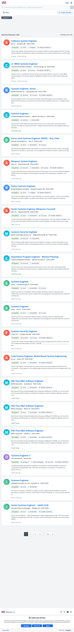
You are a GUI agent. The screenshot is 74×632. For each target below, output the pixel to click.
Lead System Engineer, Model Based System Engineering (38, 356)
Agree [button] (48, 626)
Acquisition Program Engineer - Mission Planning (34, 256)
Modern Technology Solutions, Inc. (21, 235)
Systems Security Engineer (24, 231)
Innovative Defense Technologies (20, 508)
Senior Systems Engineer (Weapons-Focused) (33, 208)
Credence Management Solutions (20, 116)
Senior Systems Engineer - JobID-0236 (29, 505)
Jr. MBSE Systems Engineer (24, 63)
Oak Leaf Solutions (16, 458)
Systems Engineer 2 (20, 455)
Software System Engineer (24, 40)
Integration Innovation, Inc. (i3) (20, 483)
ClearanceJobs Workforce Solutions (21, 67)
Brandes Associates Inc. (18, 91)
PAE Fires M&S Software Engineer (27, 380)
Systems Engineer (20, 113)
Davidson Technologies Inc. (19, 141)
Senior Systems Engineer (23, 186)
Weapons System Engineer (24, 161)
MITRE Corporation (16, 384)
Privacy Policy (5, 630)
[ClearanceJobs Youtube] (67, 611)
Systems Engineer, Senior (23, 88)
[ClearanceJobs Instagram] (71, 611)
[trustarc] (68, 630)
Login (67, 3)
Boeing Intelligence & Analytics (20, 189)
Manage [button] (26, 626)
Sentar (13, 284)
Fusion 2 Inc (14, 334)
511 (48, 534)
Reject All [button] (37, 626)
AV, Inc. (13, 44)
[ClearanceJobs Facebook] (61, 611)
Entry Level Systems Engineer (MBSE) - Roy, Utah (35, 138)
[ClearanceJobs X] (64, 611)
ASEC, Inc (14, 164)
